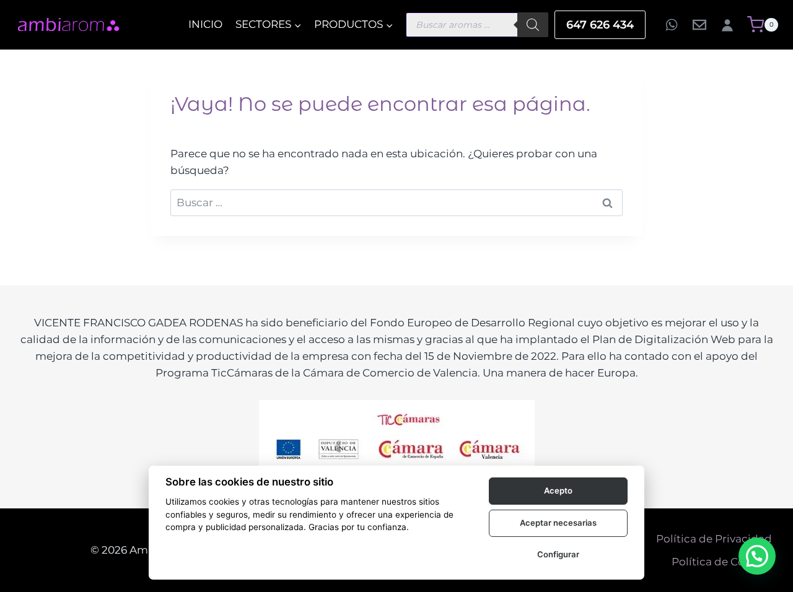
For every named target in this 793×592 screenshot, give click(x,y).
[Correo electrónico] (699, 24)
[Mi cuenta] (727, 24)
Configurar (558, 554)
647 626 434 (600, 25)
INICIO (205, 24)
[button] (757, 556)
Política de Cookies (722, 561)
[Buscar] (532, 24)
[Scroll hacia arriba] (34, 526)
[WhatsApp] (671, 24)
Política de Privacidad (714, 539)
